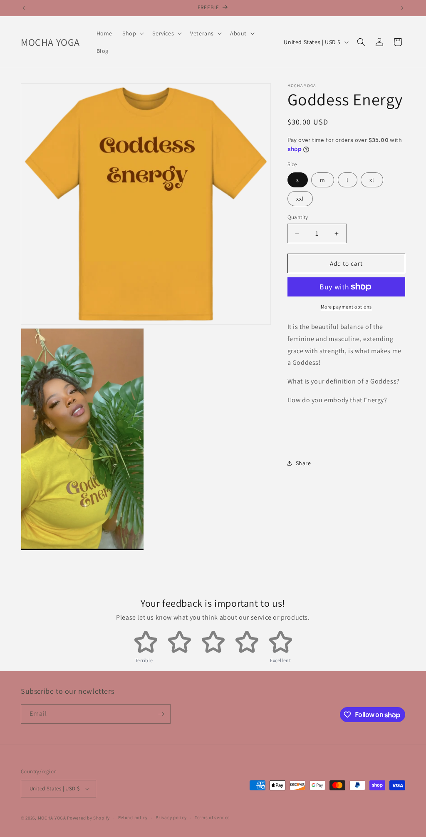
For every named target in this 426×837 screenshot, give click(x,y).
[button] (132, 33)
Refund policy (133, 817)
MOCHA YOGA (52, 818)
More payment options (346, 307)
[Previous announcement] (24, 8)
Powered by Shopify (88, 818)
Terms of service (212, 817)
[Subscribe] (161, 714)
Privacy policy (171, 817)
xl (371, 180)
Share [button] (303, 463)
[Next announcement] (402, 8)
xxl (300, 198)
